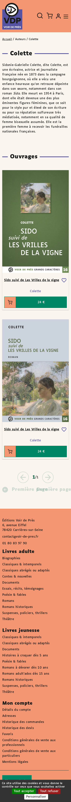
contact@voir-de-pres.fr (20, 536)
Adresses (9, 716)
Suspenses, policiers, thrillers (25, 613)
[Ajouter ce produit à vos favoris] (64, 280)
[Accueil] (12, 16)
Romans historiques (17, 607)
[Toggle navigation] (65, 16)
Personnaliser (36, 796)
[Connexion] (58, 16)
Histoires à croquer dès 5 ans (25, 655)
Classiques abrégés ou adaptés (26, 570)
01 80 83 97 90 (14, 543)
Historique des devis (18, 728)
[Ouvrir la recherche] (40, 15)
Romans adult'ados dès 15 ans (25, 673)
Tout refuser (49, 791)
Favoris (7, 734)
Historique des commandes (23, 722)
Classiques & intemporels (21, 564)
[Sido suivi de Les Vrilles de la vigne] (35, 221)
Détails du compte (16, 710)
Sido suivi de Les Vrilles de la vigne (31, 280)
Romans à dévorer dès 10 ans (25, 667)
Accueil (7, 39)
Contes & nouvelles (17, 576)
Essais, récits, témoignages (23, 588)
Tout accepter (24, 791)
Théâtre (8, 619)
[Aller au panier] (50, 16)
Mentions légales (15, 762)
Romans (8, 601)
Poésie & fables (14, 595)
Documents (11, 582)
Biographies (11, 558)
